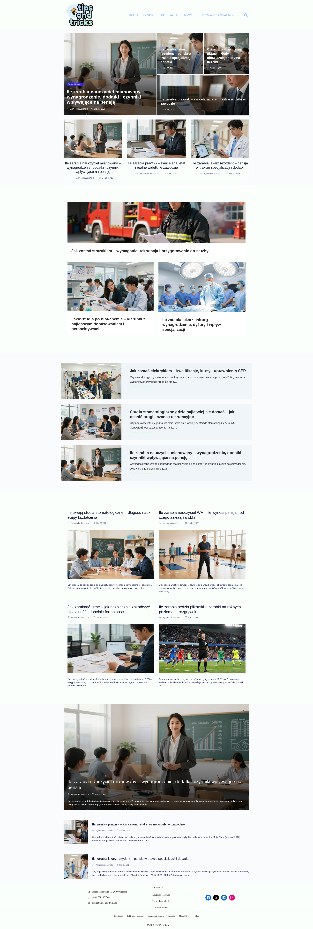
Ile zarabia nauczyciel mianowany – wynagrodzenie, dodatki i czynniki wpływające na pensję (105, 97)
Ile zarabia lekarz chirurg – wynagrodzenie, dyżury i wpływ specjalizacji (191, 324)
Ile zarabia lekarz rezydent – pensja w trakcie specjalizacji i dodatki (220, 165)
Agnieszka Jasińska (79, 109)
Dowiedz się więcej (141, 386)
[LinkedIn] (224, 898)
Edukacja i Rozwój (177, 15)
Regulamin (118, 916)
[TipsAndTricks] (79, 15)
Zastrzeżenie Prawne (156, 916)
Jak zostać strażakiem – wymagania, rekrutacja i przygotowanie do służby (140, 251)
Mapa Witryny (184, 916)
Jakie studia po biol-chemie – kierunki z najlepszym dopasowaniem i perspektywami (108, 324)
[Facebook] (208, 898)
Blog (197, 916)
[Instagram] (232, 898)
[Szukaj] (246, 15)
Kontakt (171, 916)
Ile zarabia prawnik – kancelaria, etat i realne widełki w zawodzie (156, 165)
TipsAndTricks (152, 924)
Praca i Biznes (140, 15)
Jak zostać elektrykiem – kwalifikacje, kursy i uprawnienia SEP (188, 371)
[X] (216, 898)
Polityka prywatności (135, 916)
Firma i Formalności (220, 15)
